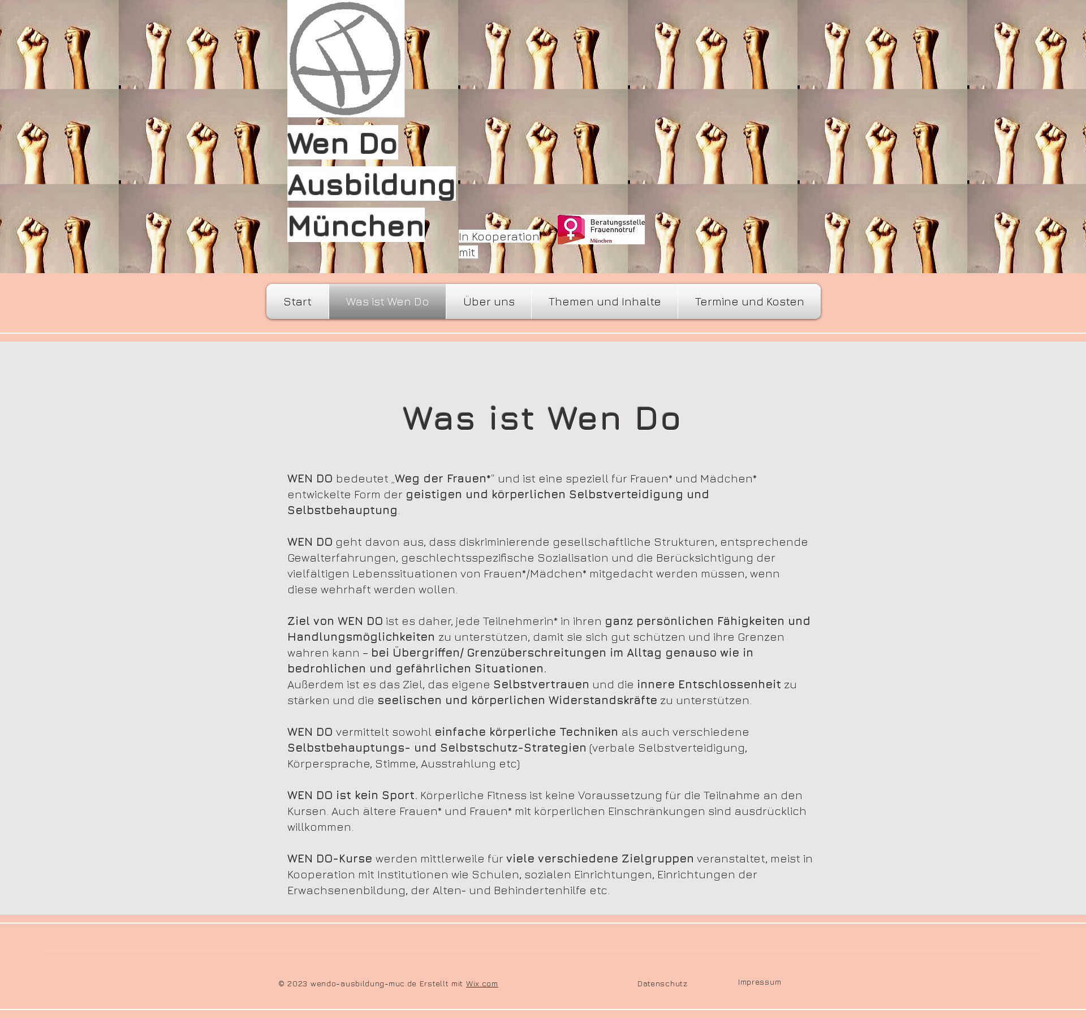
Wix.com (482, 983)
